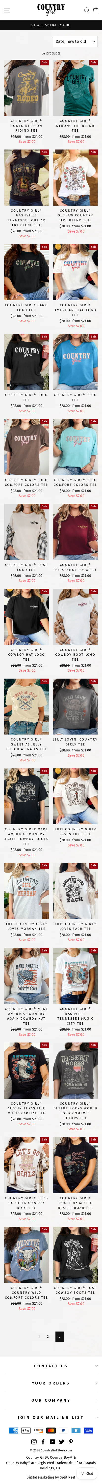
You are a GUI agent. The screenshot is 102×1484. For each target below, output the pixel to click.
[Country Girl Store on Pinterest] (71, 1441)
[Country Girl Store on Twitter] (61, 1441)
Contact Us (51, 1366)
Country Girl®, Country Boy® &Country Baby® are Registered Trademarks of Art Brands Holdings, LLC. (51, 1463)
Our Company (51, 1400)
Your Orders (51, 1383)
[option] (51, 25)
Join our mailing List (51, 1417)
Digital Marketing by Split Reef (51, 1477)
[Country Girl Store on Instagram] (34, 1441)
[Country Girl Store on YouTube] (52, 1441)
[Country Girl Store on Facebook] (43, 1441)
